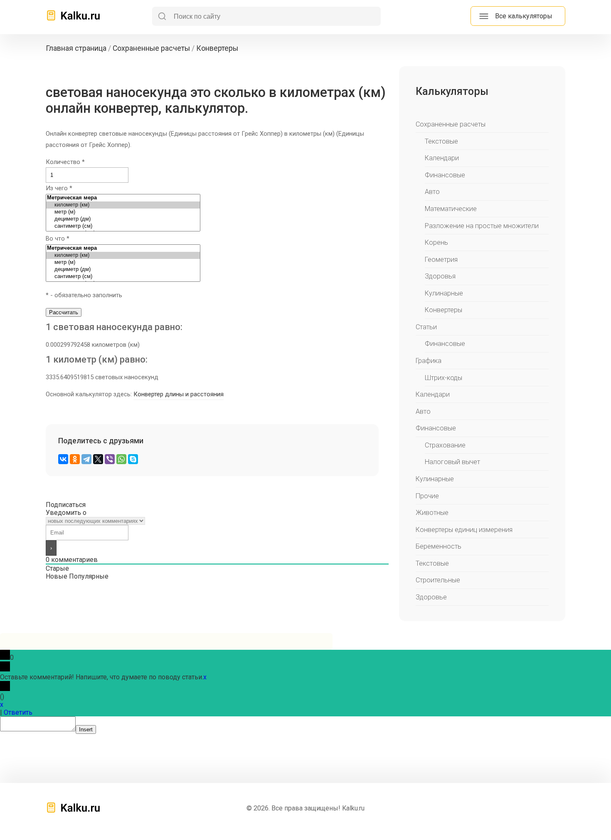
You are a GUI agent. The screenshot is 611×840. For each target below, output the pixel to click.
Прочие (427, 496)
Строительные (438, 580)
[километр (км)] (123, 205)
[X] (98, 459)
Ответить (18, 712)
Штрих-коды (443, 378)
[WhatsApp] (121, 459)
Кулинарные (444, 293)
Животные (432, 513)
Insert (86, 729)
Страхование (445, 445)
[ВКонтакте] (63, 459)
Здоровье (431, 597)
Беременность (438, 546)
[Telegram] (86, 459)
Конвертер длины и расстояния (178, 394)
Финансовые (445, 175)
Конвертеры (443, 310)
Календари (442, 158)
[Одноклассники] (75, 459)
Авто (432, 192)
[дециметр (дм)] (123, 219)
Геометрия (441, 259)
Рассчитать (63, 312)
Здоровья (440, 276)
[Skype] (133, 459)
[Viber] (110, 459)
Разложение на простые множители (482, 226)
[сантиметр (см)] (123, 226)
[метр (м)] (123, 212)
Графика (428, 361)
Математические (451, 209)
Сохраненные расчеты (450, 124)
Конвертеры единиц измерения (464, 530)
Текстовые (441, 141)
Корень (436, 242)
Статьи (426, 327)
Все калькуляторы (523, 16)
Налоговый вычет (452, 462)
